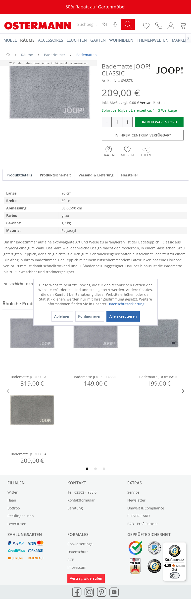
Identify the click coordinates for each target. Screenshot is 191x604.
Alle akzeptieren (123, 316)
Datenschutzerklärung (125, 304)
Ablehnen (62, 316)
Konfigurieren (89, 316)
